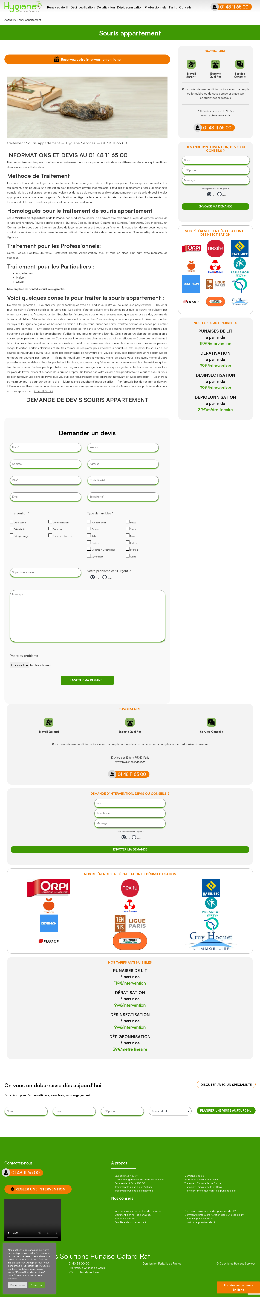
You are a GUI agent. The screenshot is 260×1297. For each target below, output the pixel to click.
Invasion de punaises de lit (199, 1222)
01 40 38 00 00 (79, 1263)
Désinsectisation (82, 7)
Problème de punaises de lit (131, 1222)
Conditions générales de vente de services (139, 1179)
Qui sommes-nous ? (126, 1175)
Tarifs (173, 7)
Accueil (9, 20)
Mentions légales (194, 1175)
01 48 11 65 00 (234, 7)
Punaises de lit (57, 7)
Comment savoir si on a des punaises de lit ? (210, 1210)
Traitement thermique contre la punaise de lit (210, 1190)
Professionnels (155, 7)
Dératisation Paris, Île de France (162, 1263)
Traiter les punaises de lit (198, 1218)
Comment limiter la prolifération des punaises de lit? (214, 1214)
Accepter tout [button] (37, 1285)
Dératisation (106, 7)
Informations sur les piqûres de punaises (138, 1210)
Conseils (185, 7)
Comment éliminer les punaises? (133, 1214)
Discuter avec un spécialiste (226, 1085)
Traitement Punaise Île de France (202, 1183)
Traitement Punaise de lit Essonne (134, 1190)
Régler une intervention (40, 1189)
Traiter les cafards (125, 1218)
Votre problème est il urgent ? (109, 571)
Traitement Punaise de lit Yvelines (133, 1186)
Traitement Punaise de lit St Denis (203, 1186)
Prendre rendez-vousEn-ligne (238, 1287)
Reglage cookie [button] (17, 1285)
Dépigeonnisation (130, 7)
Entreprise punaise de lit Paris (201, 1179)
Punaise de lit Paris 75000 (130, 1183)
